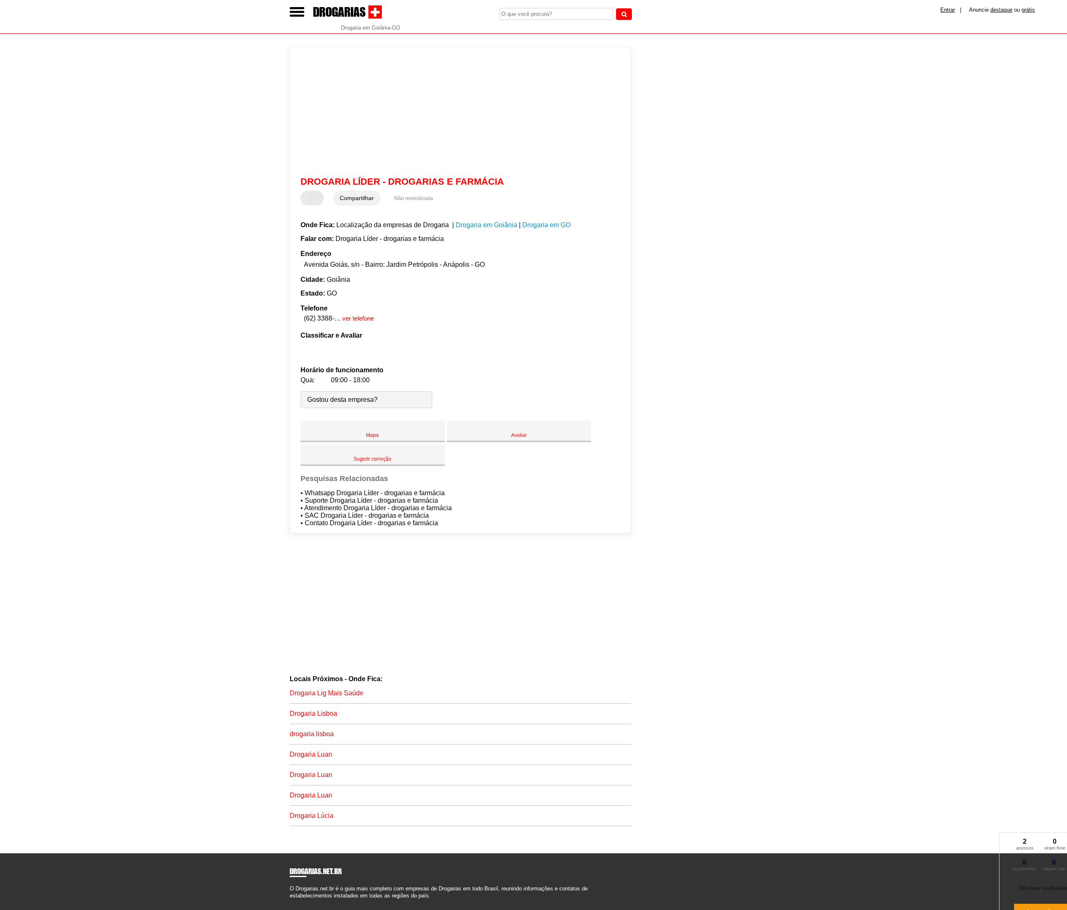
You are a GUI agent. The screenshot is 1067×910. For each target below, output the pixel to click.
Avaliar (519, 435)
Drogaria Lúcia (311, 815)
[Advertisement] (456, 111)
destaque (1001, 10)
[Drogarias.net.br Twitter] (295, 903)
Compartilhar (357, 198)
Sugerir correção (372, 459)
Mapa (372, 435)
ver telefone (358, 318)
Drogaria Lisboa (313, 713)
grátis (1028, 10)
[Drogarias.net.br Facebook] (291, 903)
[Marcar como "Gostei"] (308, 198)
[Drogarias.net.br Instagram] (299, 903)
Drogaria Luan (311, 754)
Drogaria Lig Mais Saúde (326, 693)
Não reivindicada (413, 198)
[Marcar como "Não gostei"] (318, 198)
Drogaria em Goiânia (486, 224)
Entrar (947, 10)
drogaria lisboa (312, 733)
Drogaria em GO (546, 224)
